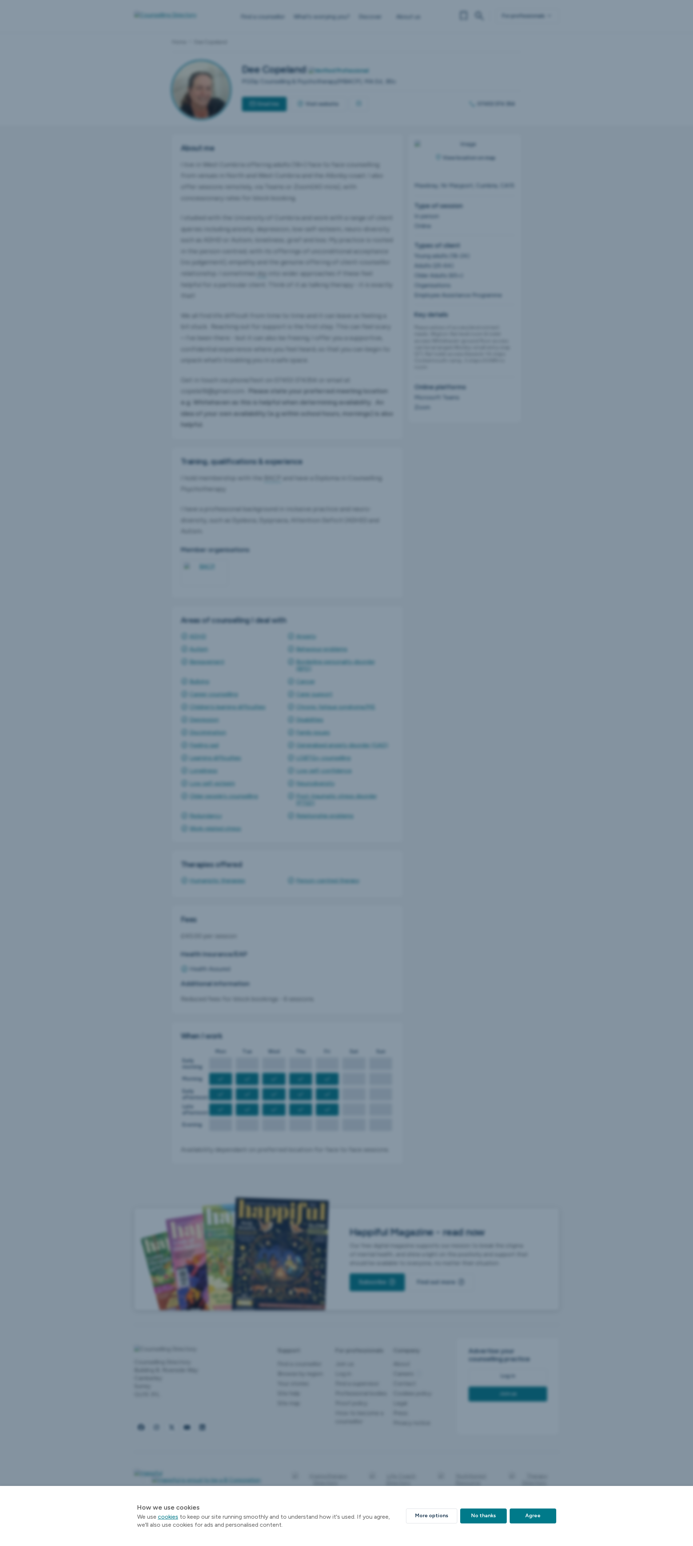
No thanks (483, 1516)
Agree (533, 1516)
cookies (168, 1516)
